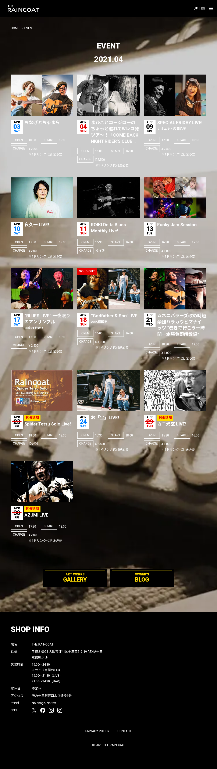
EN (203, 8)
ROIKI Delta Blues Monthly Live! (108, 227)
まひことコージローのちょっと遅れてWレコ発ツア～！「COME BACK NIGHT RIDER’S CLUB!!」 (115, 132)
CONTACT (124, 731)
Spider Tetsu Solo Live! (47, 424)
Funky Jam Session (177, 224)
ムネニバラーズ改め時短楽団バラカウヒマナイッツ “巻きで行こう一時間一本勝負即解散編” (181, 325)
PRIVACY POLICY (97, 731)
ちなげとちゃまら (42, 122)
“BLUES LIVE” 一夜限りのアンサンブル (47, 321)
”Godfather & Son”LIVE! (115, 318)
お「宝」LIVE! (105, 417)
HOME (15, 28)
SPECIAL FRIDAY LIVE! (179, 125)
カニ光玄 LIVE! (171, 424)
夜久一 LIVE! (36, 224)
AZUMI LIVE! (37, 515)
